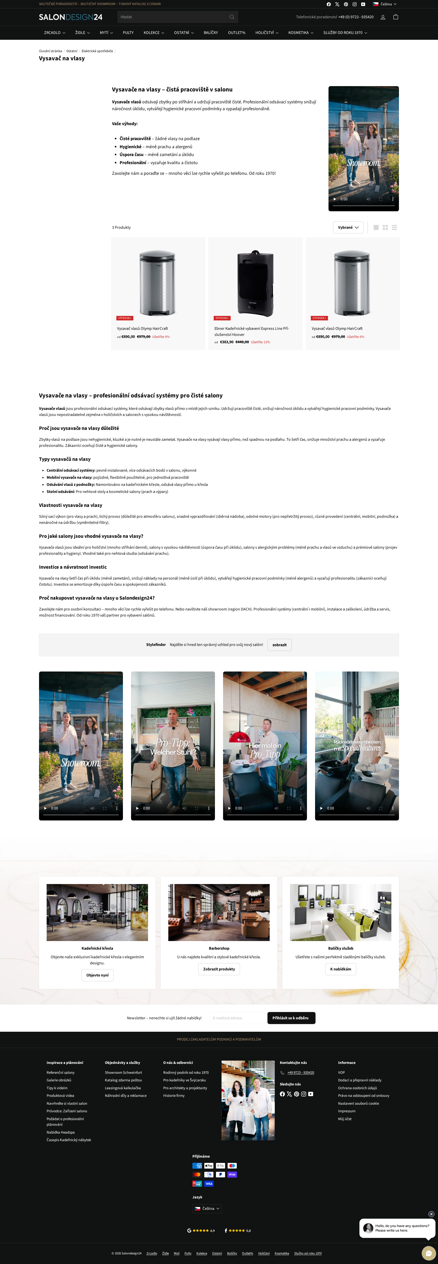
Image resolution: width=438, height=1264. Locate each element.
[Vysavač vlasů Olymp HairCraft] (158, 290)
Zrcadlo (52, 32)
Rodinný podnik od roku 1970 (186, 1072)
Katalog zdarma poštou (123, 1080)
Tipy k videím (57, 1088)
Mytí (104, 32)
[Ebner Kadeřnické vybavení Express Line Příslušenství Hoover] (255, 293)
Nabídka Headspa (61, 1132)
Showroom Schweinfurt (123, 1072)
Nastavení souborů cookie (358, 1103)
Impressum (346, 1111)
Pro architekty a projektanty (185, 1088)
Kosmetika (298, 32)
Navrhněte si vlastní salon (67, 1103)
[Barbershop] (219, 912)
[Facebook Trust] (238, 1231)
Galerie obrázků (59, 1080)
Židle (80, 32)
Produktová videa (60, 1095)
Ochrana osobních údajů (357, 1088)
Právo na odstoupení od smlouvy (363, 1095)
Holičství (265, 32)
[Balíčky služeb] (340, 912)
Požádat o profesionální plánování (65, 1121)
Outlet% (236, 32)
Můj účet (345, 1119)
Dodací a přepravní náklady (359, 1080)
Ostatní (182, 32)
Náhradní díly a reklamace (126, 1095)
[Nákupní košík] (395, 17)
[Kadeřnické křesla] (97, 912)
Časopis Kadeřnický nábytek (69, 1140)
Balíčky (211, 32)
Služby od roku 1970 (343, 32)
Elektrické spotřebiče (97, 51)
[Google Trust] (201, 1231)
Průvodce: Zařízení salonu (67, 1111)
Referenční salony (61, 1072)
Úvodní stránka (50, 51)
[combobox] (178, 17)
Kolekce (152, 32)
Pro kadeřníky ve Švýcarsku (184, 1080)
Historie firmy (174, 1095)
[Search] (232, 17)
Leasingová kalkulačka (123, 1088)
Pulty (128, 32)
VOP (341, 1072)
